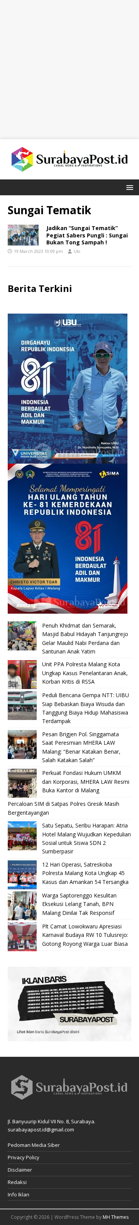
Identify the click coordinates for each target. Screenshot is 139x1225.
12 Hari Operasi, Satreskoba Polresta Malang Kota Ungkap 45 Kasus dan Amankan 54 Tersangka (85, 873)
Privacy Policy (23, 1157)
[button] (128, 187)
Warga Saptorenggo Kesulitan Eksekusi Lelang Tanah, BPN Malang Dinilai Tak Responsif (79, 904)
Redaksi (17, 1182)
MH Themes (116, 1217)
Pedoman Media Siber (34, 1144)
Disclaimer (20, 1169)
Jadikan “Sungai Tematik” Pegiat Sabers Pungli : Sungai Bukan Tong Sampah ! (87, 235)
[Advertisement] (69, 69)
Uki (77, 251)
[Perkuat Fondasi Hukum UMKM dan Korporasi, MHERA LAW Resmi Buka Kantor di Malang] (22, 783)
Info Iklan (18, 1194)
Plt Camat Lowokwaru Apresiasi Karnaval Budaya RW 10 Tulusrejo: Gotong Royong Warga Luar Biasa (85, 935)
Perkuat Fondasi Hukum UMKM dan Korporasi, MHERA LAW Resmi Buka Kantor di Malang (85, 781)
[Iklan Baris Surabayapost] (69, 1036)
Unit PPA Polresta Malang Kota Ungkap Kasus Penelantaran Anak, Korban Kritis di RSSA (85, 672)
